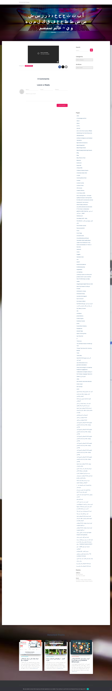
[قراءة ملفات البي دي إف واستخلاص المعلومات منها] (30, 647)
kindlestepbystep (81, 267)
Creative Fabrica (80, 190)
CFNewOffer (79, 167)
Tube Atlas (79, 355)
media (78, 281)
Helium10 (79, 249)
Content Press (80, 185)
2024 (78, 115)
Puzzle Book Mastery (82, 326)
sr (77, 338)
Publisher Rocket (81, 321)
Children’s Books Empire (82, 170)
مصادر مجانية (79, 561)
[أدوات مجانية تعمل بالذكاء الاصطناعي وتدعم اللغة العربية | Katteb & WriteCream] (81, 647)
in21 (77, 259)
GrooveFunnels (80, 235)
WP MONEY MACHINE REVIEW (84, 381)
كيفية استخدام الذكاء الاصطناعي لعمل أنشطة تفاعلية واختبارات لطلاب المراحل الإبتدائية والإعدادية (84, 518)
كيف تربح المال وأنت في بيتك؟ (82, 513)
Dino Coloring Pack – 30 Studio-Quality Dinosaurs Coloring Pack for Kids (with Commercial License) (85, 198)
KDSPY (78, 262)
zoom (78, 389)
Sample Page (80, 331)
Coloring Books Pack (81, 178)
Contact (78, 180)
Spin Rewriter (80, 336)
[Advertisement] (84, 90)
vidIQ (78, 379)
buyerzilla (79, 165)
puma (78, 323)
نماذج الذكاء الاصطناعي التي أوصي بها (84, 563)
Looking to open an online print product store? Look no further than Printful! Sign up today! (84, 276)
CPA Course (79, 188)
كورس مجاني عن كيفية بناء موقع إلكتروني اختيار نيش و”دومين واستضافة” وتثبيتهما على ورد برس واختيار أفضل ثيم (85, 506)
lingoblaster (79, 269)
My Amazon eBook (81, 301)
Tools (78, 353)
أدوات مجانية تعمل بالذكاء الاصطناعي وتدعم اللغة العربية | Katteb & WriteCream (80, 660)
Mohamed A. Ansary (81, 291)
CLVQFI (78, 175)
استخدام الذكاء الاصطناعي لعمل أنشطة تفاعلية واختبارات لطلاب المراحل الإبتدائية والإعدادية (84, 410)
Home (78, 252)
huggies (78, 254)
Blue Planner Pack (81, 157)
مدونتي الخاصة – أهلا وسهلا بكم (82, 551)
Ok (87, 689)
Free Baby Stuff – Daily (82, 218)
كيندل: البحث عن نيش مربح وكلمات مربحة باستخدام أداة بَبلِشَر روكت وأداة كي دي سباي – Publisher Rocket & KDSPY (85, 542)
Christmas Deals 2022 (82, 172)
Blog (78, 152)
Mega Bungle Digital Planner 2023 (85, 284)
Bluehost (79, 160)
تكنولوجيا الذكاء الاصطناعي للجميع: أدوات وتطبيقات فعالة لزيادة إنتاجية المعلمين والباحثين (84, 425)
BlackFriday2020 (81, 145)
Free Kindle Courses (81, 225)
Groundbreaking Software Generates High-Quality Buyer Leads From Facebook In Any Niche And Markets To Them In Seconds (84, 242)
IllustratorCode (80, 257)
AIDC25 (78, 128)
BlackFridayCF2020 (81, 147)
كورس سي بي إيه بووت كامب (82, 501)
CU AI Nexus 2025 (81, 193)
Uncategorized (29, 65)
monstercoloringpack (82, 296)
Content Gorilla (80, 183)
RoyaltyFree (79, 328)
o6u (77, 311)
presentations (80, 316)
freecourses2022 (81, 228)
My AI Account (80, 298)
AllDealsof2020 (80, 135)
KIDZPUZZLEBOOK (81, 264)
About (78, 120)
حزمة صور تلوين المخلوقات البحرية (83, 473)
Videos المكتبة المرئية (81, 376)
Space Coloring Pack (81, 333)
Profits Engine (80, 318)
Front (78, 230)
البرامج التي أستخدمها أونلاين (82, 415)
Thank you (79, 341)
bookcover (79, 162)
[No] (110, 689)
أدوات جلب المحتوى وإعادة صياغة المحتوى (85, 391)
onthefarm (79, 313)
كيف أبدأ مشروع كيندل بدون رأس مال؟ (84, 511)
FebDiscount (80, 215)
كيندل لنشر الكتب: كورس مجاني (83, 537)
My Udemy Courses (81, 308)
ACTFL (78, 125)
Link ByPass (79, 272)
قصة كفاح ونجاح (80, 499)
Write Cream (80, 384)
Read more (35, 668)
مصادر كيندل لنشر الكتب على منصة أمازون (85, 558)
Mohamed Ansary (81, 293)
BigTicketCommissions (82, 142)
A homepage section (81, 118)
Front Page (79, 233)
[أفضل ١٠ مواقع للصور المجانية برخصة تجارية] (56, 647)
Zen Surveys (79, 386)
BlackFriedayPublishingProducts (84, 150)
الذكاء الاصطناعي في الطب (82, 417)
